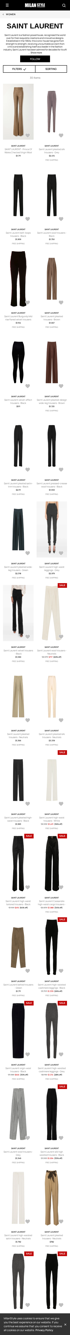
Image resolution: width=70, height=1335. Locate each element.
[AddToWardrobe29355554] (28, 136)
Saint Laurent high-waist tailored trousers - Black (18, 903)
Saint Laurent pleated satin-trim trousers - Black (18, 485)
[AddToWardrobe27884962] (28, 1222)
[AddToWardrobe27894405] (61, 1138)
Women (10, 14)
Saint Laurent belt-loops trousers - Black (18, 234)
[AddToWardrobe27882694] (61, 1222)
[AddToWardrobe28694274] (61, 553)
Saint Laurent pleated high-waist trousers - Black (18, 819)
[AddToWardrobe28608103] (28, 637)
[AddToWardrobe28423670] (28, 804)
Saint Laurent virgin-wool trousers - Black (18, 1070)
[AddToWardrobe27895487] (28, 1138)
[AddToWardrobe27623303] (28, 1305)
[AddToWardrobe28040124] (61, 971)
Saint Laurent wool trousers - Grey (18, 1153)
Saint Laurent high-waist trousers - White (51, 819)
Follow (35, 59)
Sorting (51, 69)
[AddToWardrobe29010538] (61, 303)
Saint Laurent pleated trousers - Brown (52, 318)
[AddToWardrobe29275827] (61, 136)
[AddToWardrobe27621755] (61, 1305)
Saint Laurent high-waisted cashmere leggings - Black (52, 986)
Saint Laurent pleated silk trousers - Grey (52, 151)
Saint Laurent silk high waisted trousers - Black (52, 1153)
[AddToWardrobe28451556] (28, 720)
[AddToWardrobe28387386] (61, 888)
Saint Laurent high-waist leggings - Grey (51, 568)
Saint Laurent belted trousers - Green (18, 986)
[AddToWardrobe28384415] (28, 971)
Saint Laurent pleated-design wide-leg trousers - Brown (52, 401)
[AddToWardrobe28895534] (61, 386)
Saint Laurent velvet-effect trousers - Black (18, 401)
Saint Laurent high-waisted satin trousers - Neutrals (18, 1237)
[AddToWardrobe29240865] (61, 219)
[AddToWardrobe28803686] (28, 470)
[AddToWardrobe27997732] (61, 1055)
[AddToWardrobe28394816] (28, 888)
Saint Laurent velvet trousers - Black (18, 652)
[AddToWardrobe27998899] (28, 1055)
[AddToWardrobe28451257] (61, 720)
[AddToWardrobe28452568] (61, 637)
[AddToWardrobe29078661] (28, 303)
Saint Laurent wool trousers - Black (51, 234)
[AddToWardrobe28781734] (61, 470)
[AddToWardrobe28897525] (28, 386)
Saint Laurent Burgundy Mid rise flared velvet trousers (18, 318)
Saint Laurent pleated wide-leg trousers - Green (18, 568)
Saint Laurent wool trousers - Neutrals (51, 652)
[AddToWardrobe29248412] (28, 219)
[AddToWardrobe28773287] (28, 553)
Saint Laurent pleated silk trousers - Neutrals (52, 735)
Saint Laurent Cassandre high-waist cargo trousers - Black (52, 904)
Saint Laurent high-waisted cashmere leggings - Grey (52, 1070)
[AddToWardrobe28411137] (61, 804)
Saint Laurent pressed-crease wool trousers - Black (52, 485)
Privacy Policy (44, 1330)
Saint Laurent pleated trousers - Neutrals (18, 735)
